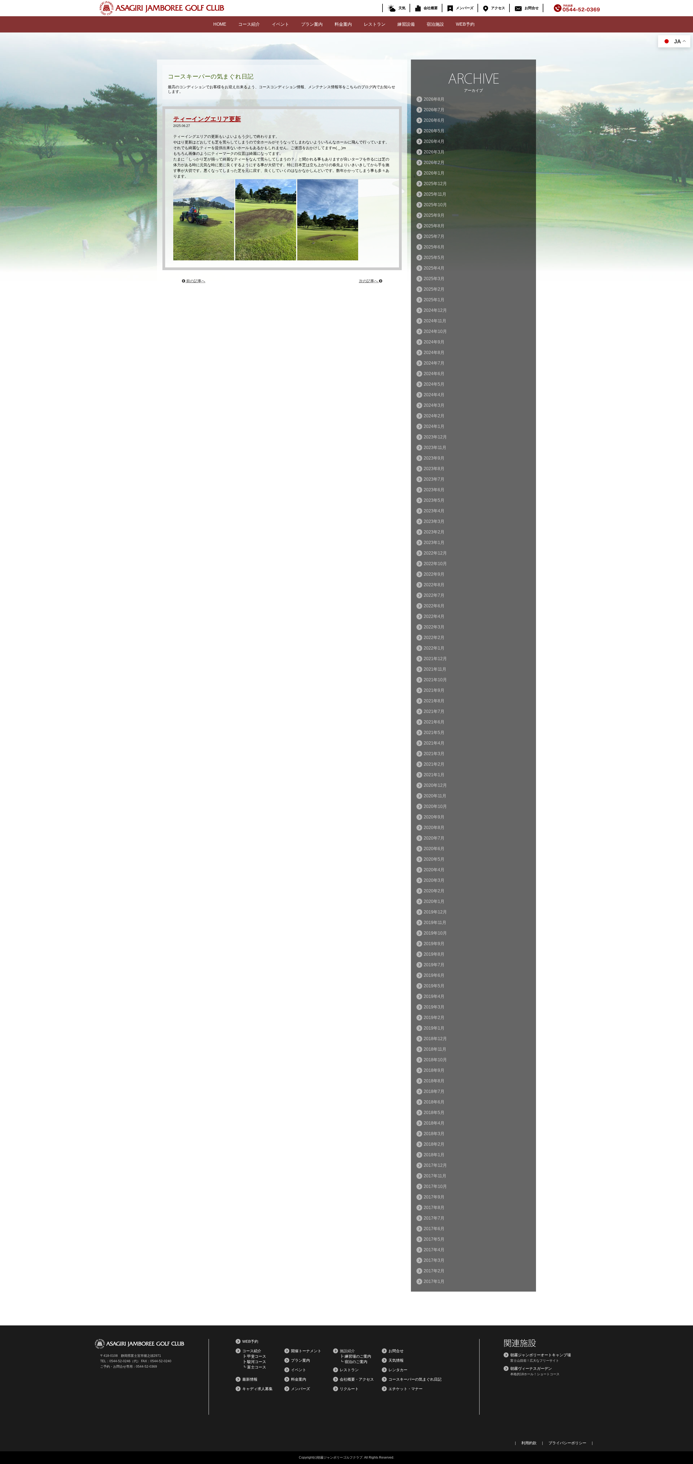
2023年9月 (434, 458)
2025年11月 (435, 194)
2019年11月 (435, 922)
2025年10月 (435, 204)
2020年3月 (434, 880)
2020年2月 (434, 891)
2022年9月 (434, 574)
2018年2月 (434, 1144)
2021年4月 (434, 743)
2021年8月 (434, 701)
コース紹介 (249, 24)
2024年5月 (434, 384)
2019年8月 (434, 954)
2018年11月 (435, 1049)
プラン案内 (312, 24)
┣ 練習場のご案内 (355, 1356)
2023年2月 (434, 532)
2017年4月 (434, 1249)
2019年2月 (434, 1017)
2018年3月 (434, 1133)
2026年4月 (434, 141)
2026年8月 (434, 99)
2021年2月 (434, 764)
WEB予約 (465, 24)
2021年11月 (435, 669)
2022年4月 (434, 616)
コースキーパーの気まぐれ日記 (415, 1379)
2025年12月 (435, 183)
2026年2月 (434, 162)
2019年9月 (434, 943)
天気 (402, 8)
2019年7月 (434, 964)
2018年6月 (434, 1102)
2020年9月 (434, 817)
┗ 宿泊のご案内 (353, 1362)
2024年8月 (434, 352)
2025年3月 (434, 278)
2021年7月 (434, 711)
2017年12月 (435, 1165)
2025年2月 (434, 289)
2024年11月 (435, 321)
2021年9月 (434, 690)
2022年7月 (434, 595)
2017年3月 (434, 1260)
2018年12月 (435, 1038)
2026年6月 (434, 120)
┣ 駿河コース (254, 1362)
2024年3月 (434, 405)
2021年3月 (434, 753)
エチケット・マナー (405, 1389)
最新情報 (249, 1379)
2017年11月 (435, 1176)
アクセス (498, 8)
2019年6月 (434, 975)
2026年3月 (434, 152)
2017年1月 (434, 1281)
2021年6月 (434, 722)
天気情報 (396, 1360)
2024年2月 (434, 416)
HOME (219, 24)
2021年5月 (434, 732)
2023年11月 (435, 447)
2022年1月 (434, 648)
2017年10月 (435, 1186)
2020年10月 (435, 806)
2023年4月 (434, 511)
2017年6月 (434, 1228)
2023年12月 (435, 437)
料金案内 (343, 24)
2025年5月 (434, 257)
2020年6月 (434, 848)
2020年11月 (435, 796)
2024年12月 (435, 310)
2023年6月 (434, 489)
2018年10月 (435, 1059)
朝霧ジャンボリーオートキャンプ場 (540, 1355)
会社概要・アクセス (357, 1379)
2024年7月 (434, 363)
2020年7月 (434, 838)
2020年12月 (435, 785)
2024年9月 (434, 342)
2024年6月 (434, 373)
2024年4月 (434, 394)
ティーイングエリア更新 (207, 119)
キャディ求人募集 (257, 1389)
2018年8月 (434, 1081)
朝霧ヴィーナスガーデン (531, 1368)
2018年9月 (434, 1070)
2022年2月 (434, 637)
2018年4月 (434, 1123)
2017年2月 (434, 1271)
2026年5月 (434, 131)
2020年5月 (434, 859)
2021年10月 (435, 679)
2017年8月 (434, 1207)
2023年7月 (434, 479)
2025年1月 (434, 299)
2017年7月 (434, 1218)
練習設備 (406, 24)
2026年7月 (434, 109)
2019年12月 (435, 912)
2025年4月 (434, 268)
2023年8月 (434, 468)
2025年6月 (434, 247)
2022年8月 (434, 584)
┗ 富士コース (254, 1367)
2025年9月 (434, 215)
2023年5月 (434, 500)
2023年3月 (434, 521)
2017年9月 (434, 1197)
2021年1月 (434, 774)
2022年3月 (434, 627)
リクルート (349, 1389)
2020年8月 (434, 827)
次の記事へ (369, 281)
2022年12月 (435, 553)
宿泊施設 (435, 24)
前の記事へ (195, 281)
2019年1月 (434, 1028)
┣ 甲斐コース (254, 1356)
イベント (280, 24)
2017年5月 (434, 1239)
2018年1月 (434, 1154)
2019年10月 (435, 933)
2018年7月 (434, 1091)
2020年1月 (434, 901)
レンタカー (397, 1370)
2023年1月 (434, 542)
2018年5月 (434, 1112)
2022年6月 (434, 606)
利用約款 (529, 1443)
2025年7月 (434, 236)
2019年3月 (434, 1007)
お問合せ (532, 8)
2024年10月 (435, 331)
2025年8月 (434, 226)
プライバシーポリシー (567, 1443)
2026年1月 (434, 173)
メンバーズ (464, 8)
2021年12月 (435, 658)
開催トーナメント (306, 1351)
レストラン (374, 24)
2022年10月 (435, 563)
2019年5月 (434, 986)
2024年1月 (434, 426)
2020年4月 (434, 869)
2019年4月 (434, 996)
